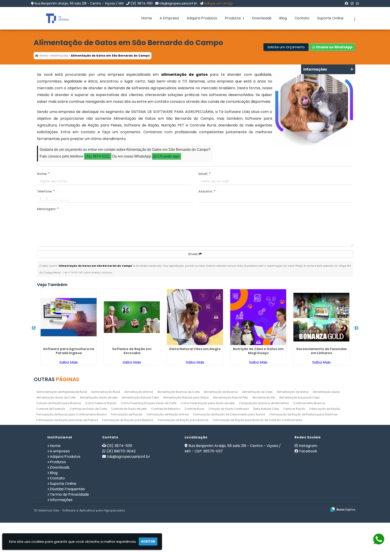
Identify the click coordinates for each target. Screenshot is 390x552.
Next (356, 328)
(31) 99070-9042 (121, 451)
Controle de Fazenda (50, 409)
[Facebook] (346, 3)
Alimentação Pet (263, 397)
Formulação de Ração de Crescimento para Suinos (229, 414)
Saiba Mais (68, 362)
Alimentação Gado (326, 392)
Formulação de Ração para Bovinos (183, 420)
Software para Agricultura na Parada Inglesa (68, 351)
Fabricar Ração (294, 409)
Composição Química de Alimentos (264, 403)
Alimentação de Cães (257, 392)
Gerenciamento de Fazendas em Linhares (321, 351)
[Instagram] (352, 3)
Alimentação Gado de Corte (56, 397)
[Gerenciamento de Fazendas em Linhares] (321, 317)
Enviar (193, 254)
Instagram (308, 445)
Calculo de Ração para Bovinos (58, 403)
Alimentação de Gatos (293, 392)
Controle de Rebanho (165, 409)
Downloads (262, 18)
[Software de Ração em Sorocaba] (132, 317)
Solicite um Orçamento (286, 47)
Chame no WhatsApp (333, 47)
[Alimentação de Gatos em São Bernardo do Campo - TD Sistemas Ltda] (54, 18)
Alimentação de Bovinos (221, 392)
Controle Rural (194, 409)
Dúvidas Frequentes (67, 489)
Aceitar (148, 541)
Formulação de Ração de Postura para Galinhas (303, 414)
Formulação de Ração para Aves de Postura (67, 420)
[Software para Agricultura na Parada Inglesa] (69, 317)
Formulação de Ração (126, 414)
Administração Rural (105, 392)
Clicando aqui (168, 156)
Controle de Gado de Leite (129, 409)
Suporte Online (330, 18)
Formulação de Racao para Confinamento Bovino (71, 414)
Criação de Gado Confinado (229, 409)
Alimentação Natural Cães (140, 397)
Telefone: (46, 191)
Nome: (43, 174)
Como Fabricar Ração (100, 403)
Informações (61, 499)
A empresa (60, 451)
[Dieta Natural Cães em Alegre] (195, 317)
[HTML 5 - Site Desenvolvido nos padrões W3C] (291, 510)
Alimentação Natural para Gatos (186, 397)
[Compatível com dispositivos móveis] (322, 510)
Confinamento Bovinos (309, 403)
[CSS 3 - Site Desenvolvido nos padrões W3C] (306, 510)
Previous (33, 328)
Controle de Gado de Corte (88, 409)
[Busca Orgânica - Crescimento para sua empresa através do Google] (342, 509)
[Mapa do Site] (279, 510)
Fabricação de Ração (324, 409)
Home (146, 18)
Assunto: (206, 191)
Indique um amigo (218, 3)
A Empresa (169, 18)
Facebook (308, 451)
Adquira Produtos (202, 18)
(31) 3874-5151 (141, 3)
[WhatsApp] (357, 3)
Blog (283, 18)
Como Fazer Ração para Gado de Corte (148, 403)
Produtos (233, 18)
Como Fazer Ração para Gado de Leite (207, 403)
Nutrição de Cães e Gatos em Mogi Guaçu (258, 351)
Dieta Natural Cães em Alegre (195, 349)
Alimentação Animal (138, 392)
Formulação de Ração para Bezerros (127, 420)
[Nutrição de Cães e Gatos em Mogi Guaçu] (258, 317)
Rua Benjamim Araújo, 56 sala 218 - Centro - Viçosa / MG (79, 3)
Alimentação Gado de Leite (99, 397)
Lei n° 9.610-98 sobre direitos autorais (88, 272)
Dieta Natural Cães (266, 409)
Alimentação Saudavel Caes (299, 397)
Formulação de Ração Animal (168, 414)
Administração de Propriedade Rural (61, 392)
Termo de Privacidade (69, 494)
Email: (204, 174)
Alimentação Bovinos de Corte (178, 392)
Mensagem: (48, 209)
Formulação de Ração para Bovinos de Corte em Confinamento (257, 420)
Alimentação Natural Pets (230, 397)
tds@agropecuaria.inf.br (178, 3)
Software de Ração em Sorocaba (131, 351)
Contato (302, 18)
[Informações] (354, 18)
